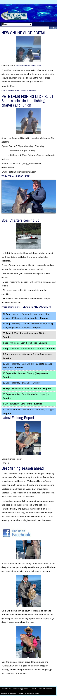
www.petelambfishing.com (28, 65)
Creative (20, 693)
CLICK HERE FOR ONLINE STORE (19, 90)
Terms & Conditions (45, 689)
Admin (37, 693)
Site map (26, 689)
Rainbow (13, 693)
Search (33, 689)
